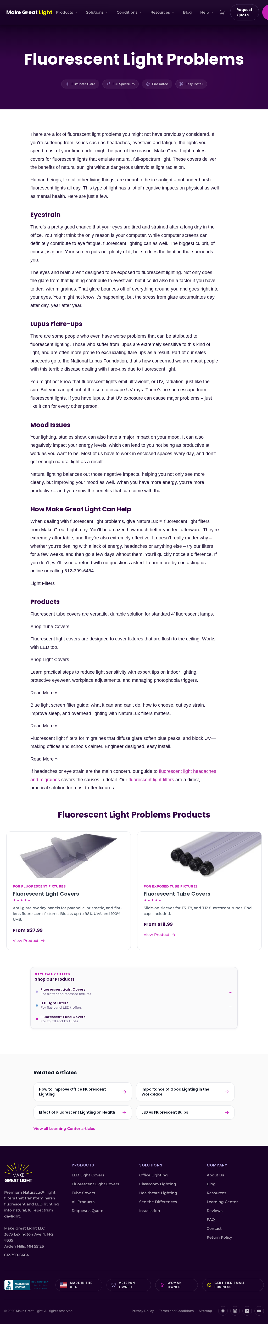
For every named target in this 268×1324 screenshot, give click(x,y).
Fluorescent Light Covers (95, 1184)
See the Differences (158, 1201)
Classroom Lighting (157, 1184)
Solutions (95, 12)
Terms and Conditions (176, 1311)
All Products (83, 1201)
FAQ (211, 1219)
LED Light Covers (88, 1175)
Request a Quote (87, 1210)
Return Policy (219, 1237)
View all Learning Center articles (64, 1128)
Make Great (29, 12)
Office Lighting (153, 1175)
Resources (160, 12)
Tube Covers (83, 1193)
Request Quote (245, 12)
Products (64, 12)
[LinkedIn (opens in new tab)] (247, 1311)
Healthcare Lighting (158, 1193)
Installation (149, 1210)
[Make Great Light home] (18, 1173)
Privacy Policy (143, 1311)
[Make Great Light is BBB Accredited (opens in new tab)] (27, 1285)
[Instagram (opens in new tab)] (235, 1311)
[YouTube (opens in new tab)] (259, 1311)
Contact (214, 1228)
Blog (187, 12)
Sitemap (205, 1311)
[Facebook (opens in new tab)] (223, 1311)
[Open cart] (222, 12)
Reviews (214, 1210)
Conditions (127, 12)
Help (204, 12)
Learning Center (222, 1201)
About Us (215, 1175)
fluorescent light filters (151, 779)
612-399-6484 (16, 1255)
